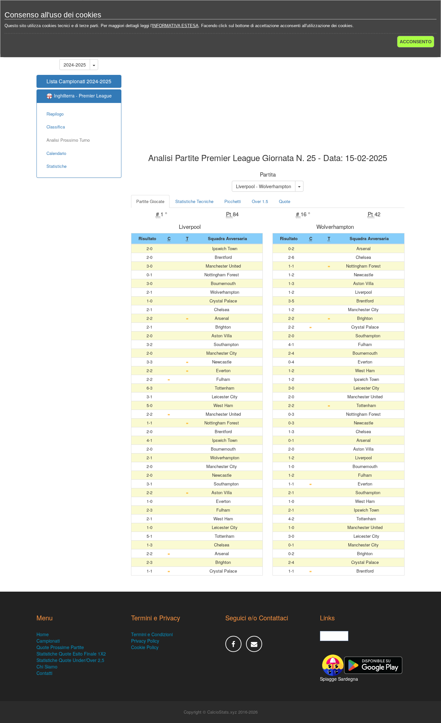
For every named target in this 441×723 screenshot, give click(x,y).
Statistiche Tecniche (194, 201)
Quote (284, 201)
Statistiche (56, 166)
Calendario (56, 153)
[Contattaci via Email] (254, 644)
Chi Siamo (46, 666)
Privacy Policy (145, 640)
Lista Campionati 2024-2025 (78, 81)
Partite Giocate (150, 201)
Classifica (55, 127)
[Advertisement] (268, 101)
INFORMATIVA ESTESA (175, 25)
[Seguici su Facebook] (233, 644)
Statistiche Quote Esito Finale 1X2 (71, 653)
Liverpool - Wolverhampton (263, 186)
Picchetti (232, 201)
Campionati (48, 640)
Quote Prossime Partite (60, 647)
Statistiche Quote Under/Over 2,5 (70, 660)
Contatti (44, 673)
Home (42, 634)
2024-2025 (75, 64)
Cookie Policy (145, 647)
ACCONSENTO (416, 41)
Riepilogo (55, 114)
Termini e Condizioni (152, 634)
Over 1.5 (260, 201)
